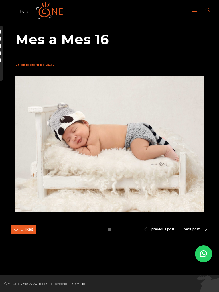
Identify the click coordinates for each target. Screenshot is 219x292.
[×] (203, 253)
